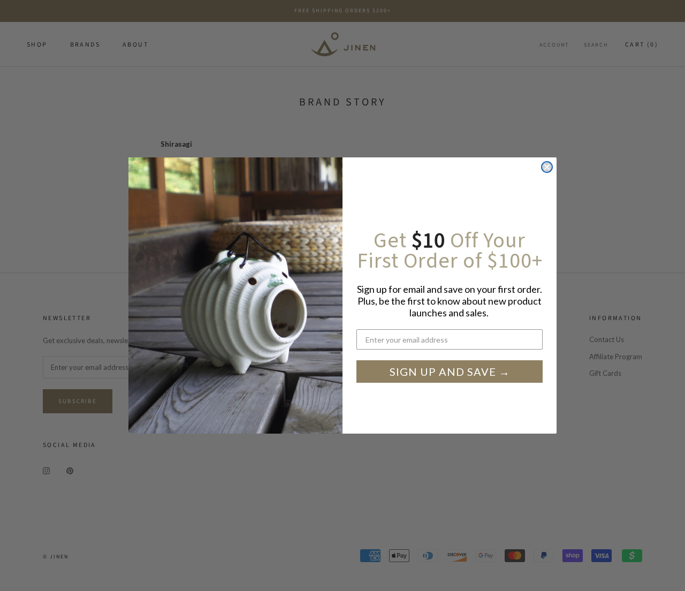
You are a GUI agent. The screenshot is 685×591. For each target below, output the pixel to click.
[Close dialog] (547, 167)
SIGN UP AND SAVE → (450, 371)
